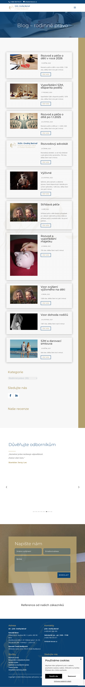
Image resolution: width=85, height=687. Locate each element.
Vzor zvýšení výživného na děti (53, 288)
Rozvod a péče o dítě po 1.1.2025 (52, 116)
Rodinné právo (13, 658)
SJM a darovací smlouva (51, 342)
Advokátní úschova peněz (17, 670)
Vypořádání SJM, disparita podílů (52, 86)
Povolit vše (53, 676)
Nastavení (72, 676)
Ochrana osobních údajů (62, 681)
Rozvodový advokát (54, 143)
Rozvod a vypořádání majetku (48, 238)
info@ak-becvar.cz (50, 641)
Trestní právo (13, 667)
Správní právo (13, 662)
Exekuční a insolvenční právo (18, 665)
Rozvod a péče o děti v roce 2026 (52, 57)
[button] (6, 487)
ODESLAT (64, 575)
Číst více (45, 74)
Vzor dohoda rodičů (54, 314)
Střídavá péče (50, 204)
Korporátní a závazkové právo (19, 660)
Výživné (46, 173)
